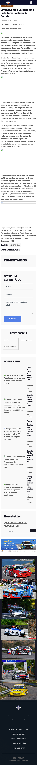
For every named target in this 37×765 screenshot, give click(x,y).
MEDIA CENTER (18, 748)
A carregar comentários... (11, 28)
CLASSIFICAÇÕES (18, 743)
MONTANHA (15, 245)
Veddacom (23, 761)
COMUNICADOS (18, 734)
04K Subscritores (10, 346)
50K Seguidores (26, 340)
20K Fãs (6, 340)
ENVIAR (12, 319)
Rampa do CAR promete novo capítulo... (30, 484)
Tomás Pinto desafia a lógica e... (30, 456)
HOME (11, 730)
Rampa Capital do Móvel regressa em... (30, 428)
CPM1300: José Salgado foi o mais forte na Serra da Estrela (17, 13)
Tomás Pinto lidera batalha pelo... (30, 400)
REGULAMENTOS (18, 739)
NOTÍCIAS (23, 730)
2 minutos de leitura (9, 21)
